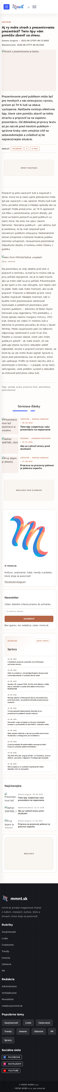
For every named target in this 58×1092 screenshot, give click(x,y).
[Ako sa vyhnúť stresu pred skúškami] (10, 445)
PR (3, 970)
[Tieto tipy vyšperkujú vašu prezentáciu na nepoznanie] (10, 426)
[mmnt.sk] (18, 6)
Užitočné (6, 964)
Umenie (6, 957)
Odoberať (29, 619)
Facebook (17, 148)
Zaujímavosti (9, 931)
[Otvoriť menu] (7, 7)
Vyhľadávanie (9, 992)
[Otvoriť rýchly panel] (34, 6)
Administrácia (9, 986)
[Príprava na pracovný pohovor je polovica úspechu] (10, 464)
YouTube (11, 1070)
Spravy (8, 1040)
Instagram (20, 582)
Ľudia (5, 938)
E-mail (35, 148)
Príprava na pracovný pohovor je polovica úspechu (37, 466)
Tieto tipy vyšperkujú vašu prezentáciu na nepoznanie (35, 428)
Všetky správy (42, 641)
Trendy (5, 951)
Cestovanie (8, 944)
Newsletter (8, 999)
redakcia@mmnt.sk (12, 1005)
